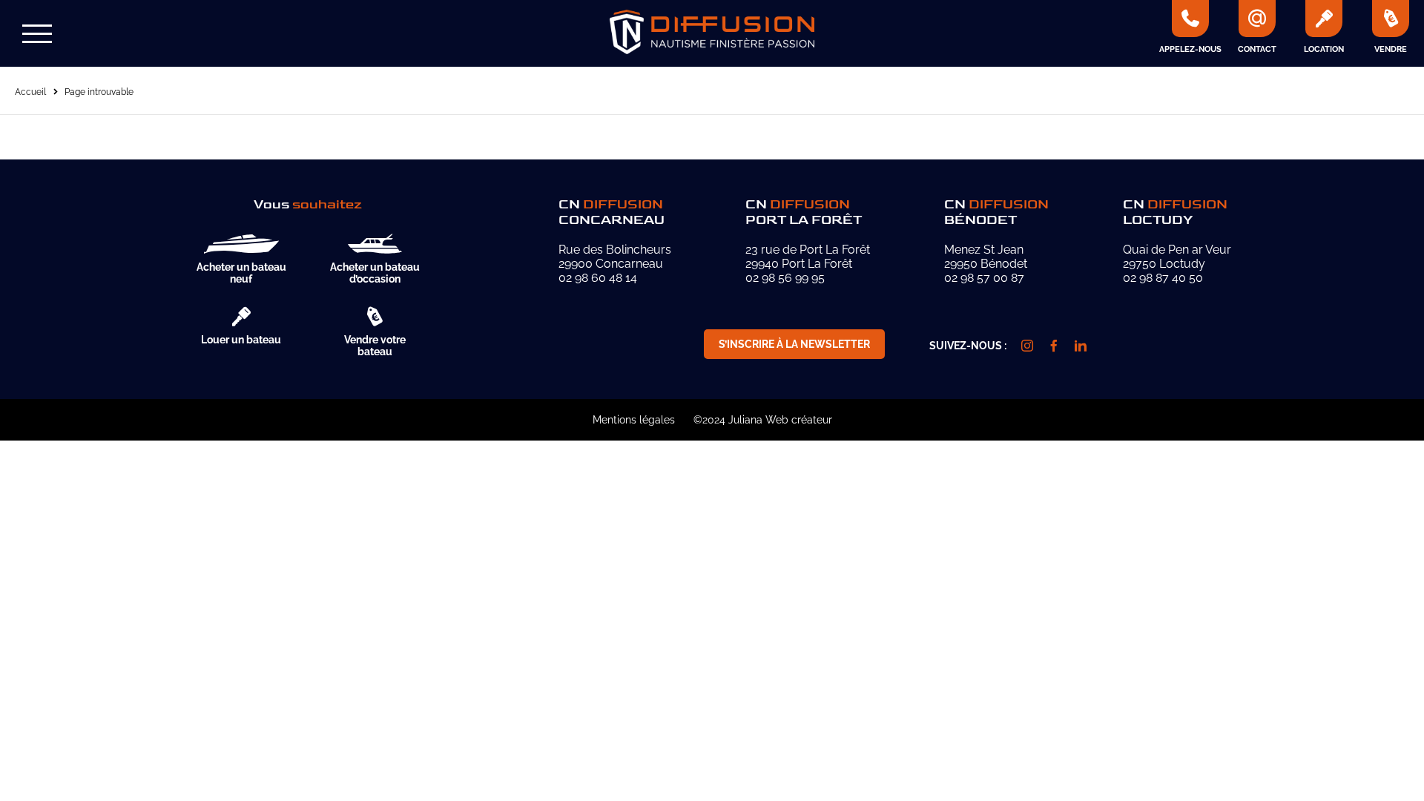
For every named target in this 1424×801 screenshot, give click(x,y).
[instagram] (1027, 346)
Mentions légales (634, 420)
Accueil (30, 92)
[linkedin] (1081, 346)
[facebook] (1054, 346)
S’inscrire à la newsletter (794, 344)
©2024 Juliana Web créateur (762, 420)
